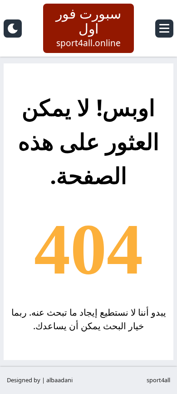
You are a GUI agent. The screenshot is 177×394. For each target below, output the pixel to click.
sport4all (158, 380)
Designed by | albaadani (40, 380)
